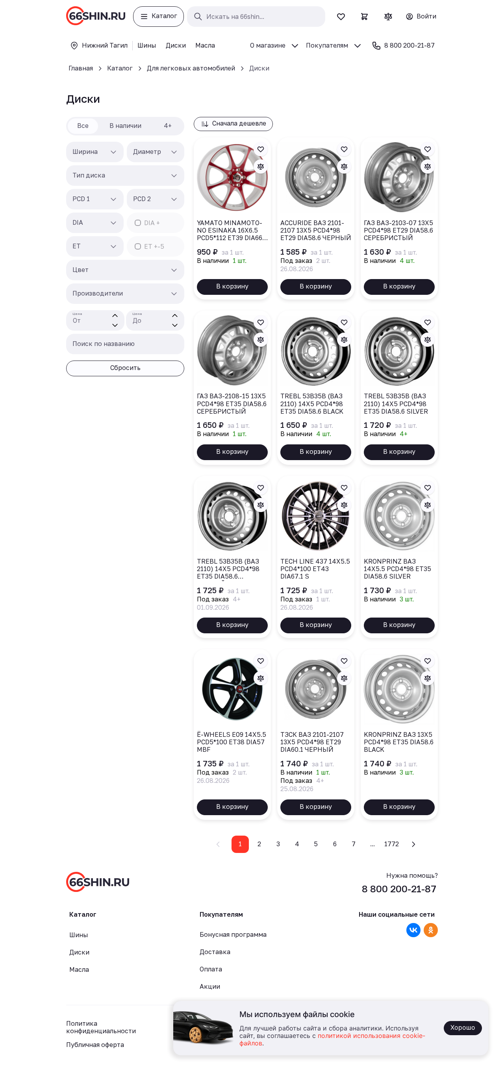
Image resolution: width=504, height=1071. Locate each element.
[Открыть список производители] (174, 293)
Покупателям (327, 45)
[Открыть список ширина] (113, 152)
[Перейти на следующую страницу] (413, 844)
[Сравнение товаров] (388, 16)
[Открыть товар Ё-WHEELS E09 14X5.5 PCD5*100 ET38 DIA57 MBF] (232, 734)
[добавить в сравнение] (261, 166)
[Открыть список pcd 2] (174, 199)
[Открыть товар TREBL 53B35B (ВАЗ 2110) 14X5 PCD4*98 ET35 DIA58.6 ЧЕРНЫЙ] (232, 557)
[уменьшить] (115, 325)
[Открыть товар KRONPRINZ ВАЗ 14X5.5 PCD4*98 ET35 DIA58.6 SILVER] (399, 557)
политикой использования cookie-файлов (332, 1039)
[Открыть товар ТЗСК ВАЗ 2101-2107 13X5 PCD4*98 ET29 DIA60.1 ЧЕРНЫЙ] (315, 734)
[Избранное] (341, 16)
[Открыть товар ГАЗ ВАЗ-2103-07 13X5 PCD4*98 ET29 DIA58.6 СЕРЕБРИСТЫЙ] (399, 218)
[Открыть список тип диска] (174, 175)
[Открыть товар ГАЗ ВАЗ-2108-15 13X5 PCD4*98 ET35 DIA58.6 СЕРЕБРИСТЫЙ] (232, 387)
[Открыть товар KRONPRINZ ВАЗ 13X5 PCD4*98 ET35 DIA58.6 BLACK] (399, 734)
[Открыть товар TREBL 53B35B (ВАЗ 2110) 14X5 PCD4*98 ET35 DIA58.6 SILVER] (399, 387)
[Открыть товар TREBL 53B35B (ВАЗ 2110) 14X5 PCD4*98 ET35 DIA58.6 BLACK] (315, 387)
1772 (391, 844)
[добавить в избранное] (261, 149)
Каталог (120, 68)
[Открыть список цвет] (174, 270)
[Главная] (95, 16)
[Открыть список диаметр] (174, 152)
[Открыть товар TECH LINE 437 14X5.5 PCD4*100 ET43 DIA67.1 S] (315, 557)
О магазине (267, 45)
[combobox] (95, 152)
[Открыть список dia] (113, 222)
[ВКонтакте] (413, 930)
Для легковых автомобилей (191, 68)
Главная (81, 68)
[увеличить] (115, 315)
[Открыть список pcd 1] (113, 199)
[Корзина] (364, 16)
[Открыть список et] (113, 246)
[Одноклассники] (431, 930)
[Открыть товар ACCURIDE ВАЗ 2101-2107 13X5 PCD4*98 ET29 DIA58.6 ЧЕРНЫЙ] (315, 218)
